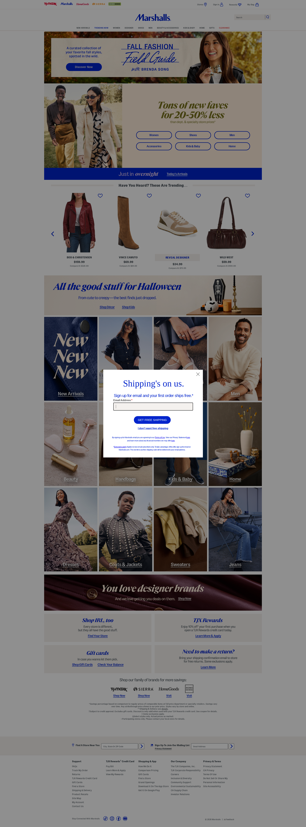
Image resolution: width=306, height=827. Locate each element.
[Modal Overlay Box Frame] (153, 413)
